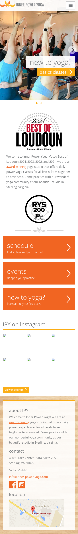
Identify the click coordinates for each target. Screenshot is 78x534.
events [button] (21, 273)
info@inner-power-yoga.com (28, 477)
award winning (16, 167)
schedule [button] (25, 247)
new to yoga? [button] (26, 299)
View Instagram (14, 389)
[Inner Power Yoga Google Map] (39, 513)
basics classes (53, 72)
